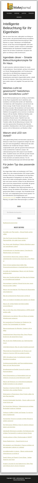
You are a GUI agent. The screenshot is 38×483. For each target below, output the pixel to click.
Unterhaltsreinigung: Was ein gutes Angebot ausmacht (18, 347)
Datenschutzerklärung (19, 480)
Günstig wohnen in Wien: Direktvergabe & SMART (17, 437)
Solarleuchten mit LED (9, 197)
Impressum (28, 478)
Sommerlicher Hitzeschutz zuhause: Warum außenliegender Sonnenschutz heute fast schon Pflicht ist (18, 259)
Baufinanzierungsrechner (10, 223)
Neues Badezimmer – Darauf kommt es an (15, 441)
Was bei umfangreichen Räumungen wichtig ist (16, 295)
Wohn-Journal (19, 6)
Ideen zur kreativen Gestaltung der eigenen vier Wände (19, 299)
